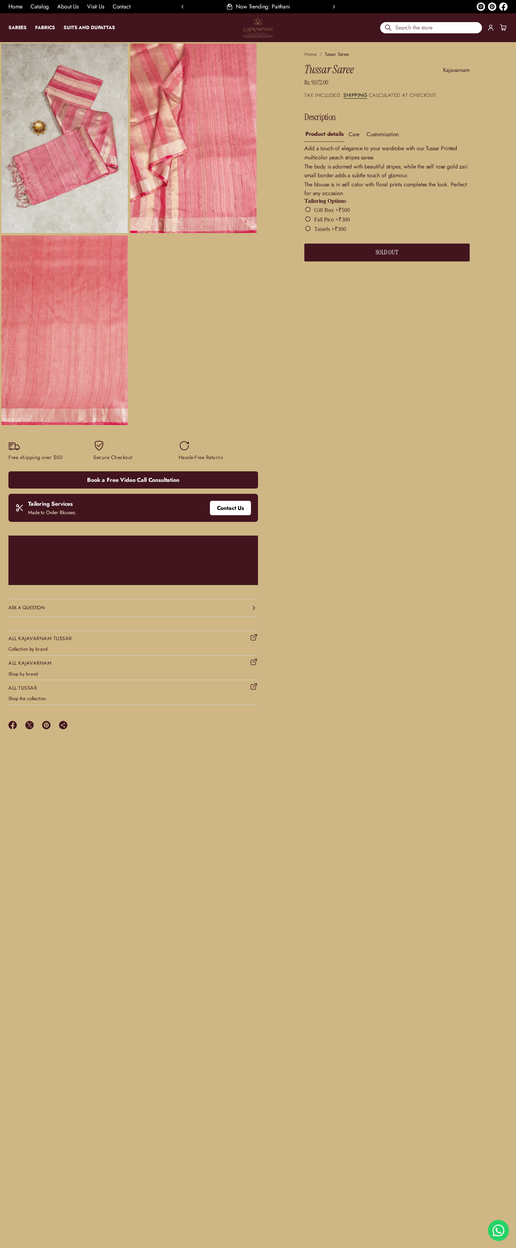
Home (15, 6)
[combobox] (431, 27)
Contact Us (230, 508)
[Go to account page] (490, 27)
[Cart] (502, 27)
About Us (68, 6)
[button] (431, 28)
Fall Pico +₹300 (332, 220)
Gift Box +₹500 (332, 210)
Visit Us (95, 6)
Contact (122, 6)
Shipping (355, 94)
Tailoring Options (325, 201)
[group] (324, 134)
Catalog (40, 6)
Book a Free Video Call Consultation (133, 480)
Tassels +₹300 (330, 229)
